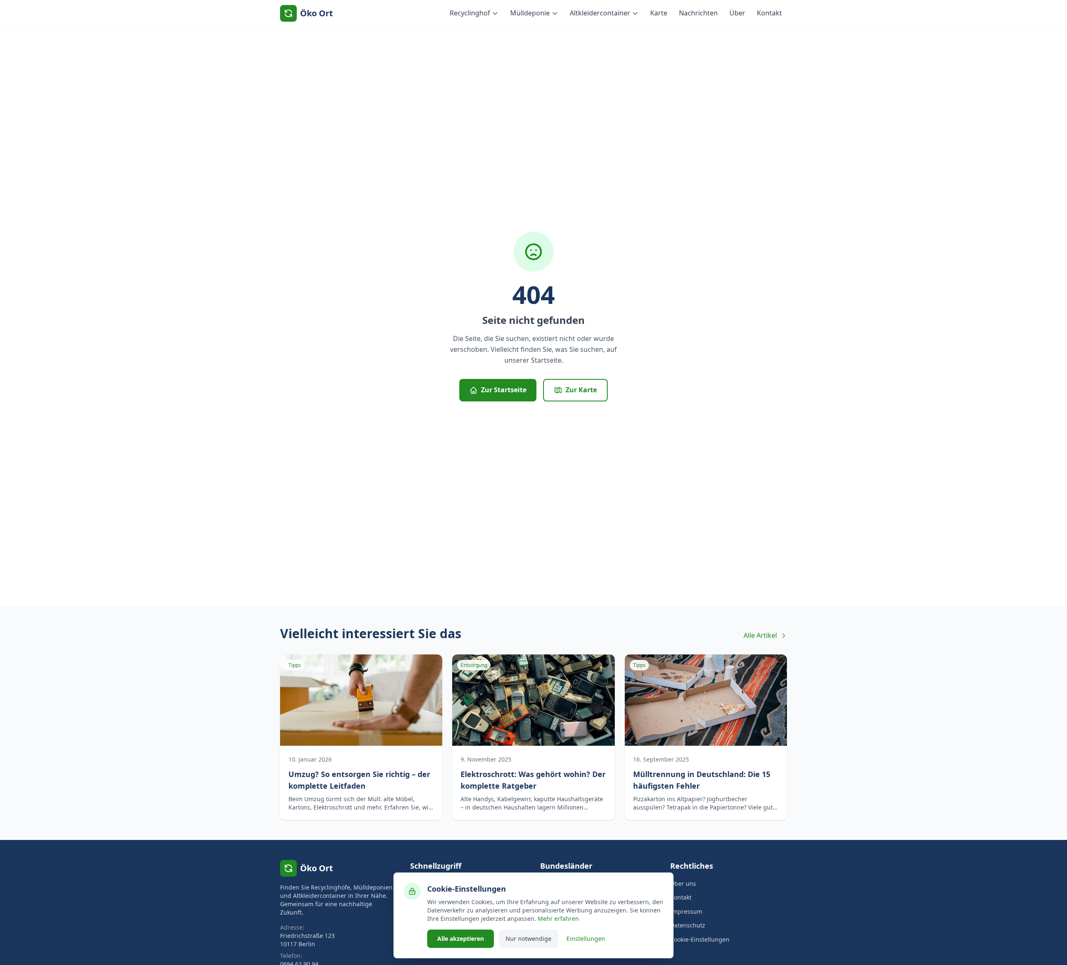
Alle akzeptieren (460, 938)
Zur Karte (581, 389)
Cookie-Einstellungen (699, 939)
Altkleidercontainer (600, 13)
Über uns (683, 883)
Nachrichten (698, 13)
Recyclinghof (470, 13)
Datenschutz (687, 925)
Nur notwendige (528, 938)
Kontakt (769, 13)
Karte (658, 13)
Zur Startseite (503, 389)
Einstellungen (585, 938)
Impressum (686, 911)
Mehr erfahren (558, 918)
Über (737, 13)
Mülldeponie (530, 13)
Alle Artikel (760, 635)
